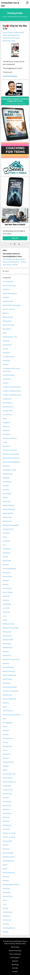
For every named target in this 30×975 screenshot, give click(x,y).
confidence (7, 379)
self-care (6, 809)
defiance (6, 426)
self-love (6, 817)
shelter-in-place (9, 837)
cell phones (7, 345)
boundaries (7, 329)
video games (7, 912)
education (6, 446)
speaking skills (8, 861)
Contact (15, 971)
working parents (9, 928)
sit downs (6, 849)
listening (6, 612)
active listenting (9, 285)
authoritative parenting (11, 305)
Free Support (15, 957)
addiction (6, 289)
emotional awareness (11, 454)
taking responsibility (11, 884)
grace (5, 537)
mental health (8, 640)
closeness (6, 353)
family (5, 497)
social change (8, 853)
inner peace (7, 588)
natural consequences (11, 659)
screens (6, 798)
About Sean (15, 947)
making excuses (9, 624)
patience (6, 703)
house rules (7, 576)
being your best (8, 325)
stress (5, 869)
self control (7, 805)
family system (8, 513)
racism (5, 742)
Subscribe (15, 238)
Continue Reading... (10, 76)
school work (7, 778)
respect (6, 758)
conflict (6, 383)
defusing (6, 430)
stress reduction (9, 873)
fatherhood (7, 521)
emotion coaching (10, 450)
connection (7, 399)
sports (5, 865)
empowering (7, 474)
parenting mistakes (10, 687)
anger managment (10, 293)
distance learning (9, 438)
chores (5, 349)
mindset (6, 651)
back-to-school (9, 309)
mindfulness (7, 647)
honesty (6, 565)
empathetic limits (9, 470)
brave (5, 333)
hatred (5, 557)
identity (6, 584)
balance (6, 313)
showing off (7, 841)
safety (5, 770)
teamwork (6, 892)
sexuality (6, 829)
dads (4, 418)
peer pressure (8, 711)
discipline (6, 434)
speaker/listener (9, 857)
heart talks (7, 561)
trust (5, 904)
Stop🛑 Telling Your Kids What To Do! (15, 27)
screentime (7, 801)
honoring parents (9, 569)
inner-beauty (8, 592)
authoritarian (8, 32)
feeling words (8, 529)
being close (15, 35)
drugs (5, 442)
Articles (15, 968)
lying (13, 41)
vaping (5, 908)
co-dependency (9, 357)
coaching (6, 360)
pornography (7, 723)
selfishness (7, 825)
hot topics (7, 572)
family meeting (8, 505)
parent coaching (9, 671)
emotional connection (11, 458)
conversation (8, 403)
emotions (6, 466)
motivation (7, 655)
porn (4, 719)
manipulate (7, 632)
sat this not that (9, 774)
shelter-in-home (9, 833)
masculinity (7, 636)
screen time (7, 794)
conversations (8, 407)
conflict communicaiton (12, 387)
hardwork (6, 553)
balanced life (8, 317)
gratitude (6, 541)
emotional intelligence (11, 462)
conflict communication (12, 391)
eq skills (6, 486)
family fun (7, 501)
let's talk (6, 608)
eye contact (7, 493)
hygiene (6, 580)
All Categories (8, 281)
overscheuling (8, 667)
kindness (6, 596)
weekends (6, 916)
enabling (6, 478)
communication (9, 375)
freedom (6, 533)
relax (5, 750)
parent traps (7, 679)
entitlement (7, 482)
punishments (8, 738)
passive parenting (9, 699)
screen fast (7, 786)
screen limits (8, 790)
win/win (6, 924)
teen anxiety (8, 896)
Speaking (15, 964)
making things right (10, 628)
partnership (7, 695)
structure (6, 876)
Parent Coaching (15, 950)
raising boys (7, 746)
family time (7, 517)
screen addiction (9, 782)
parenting (6, 683)
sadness (6, 766)
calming (6, 341)
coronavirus (7, 415)
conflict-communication (12, 395)
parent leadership (9, 675)
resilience (7, 754)
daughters (6, 422)
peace (5, 707)
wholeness (7, 920)
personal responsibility (11, 715)
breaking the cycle (10, 337)
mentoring (7, 644)
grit (4, 545)
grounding (7, 549)
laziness (6, 600)
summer (6, 880)
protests (6, 734)
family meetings (9, 509)
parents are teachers (10, 691)
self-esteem (7, 813)
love (4, 616)
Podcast (15, 961)
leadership (7, 604)
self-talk (6, 821)
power (5, 726)
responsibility (8, 762)
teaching (6, 888)
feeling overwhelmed (11, 525)
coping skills (8, 411)
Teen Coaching (15, 954)
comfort (6, 364)
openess (6, 663)
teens (5, 900)
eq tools (6, 490)
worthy (5, 932)
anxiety (6, 297)
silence (5, 845)
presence (6, 730)
